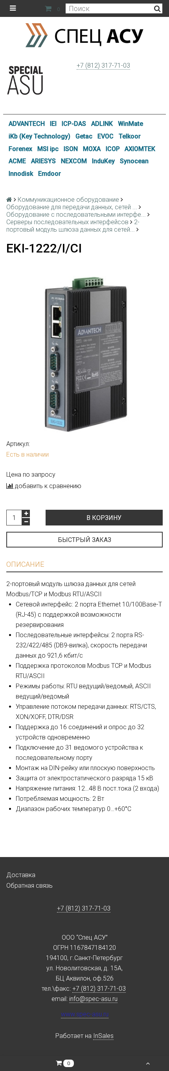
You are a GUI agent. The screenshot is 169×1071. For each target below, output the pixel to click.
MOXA (92, 149)
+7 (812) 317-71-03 (103, 65)
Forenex (20, 149)
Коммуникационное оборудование (68, 199)
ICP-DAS (74, 123)
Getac (83, 136)
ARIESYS (43, 161)
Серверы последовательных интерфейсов (67, 222)
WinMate (130, 123)
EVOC (105, 136)
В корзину (103, 518)
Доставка (20, 875)
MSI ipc (48, 149)
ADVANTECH (27, 123)
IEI (53, 123)
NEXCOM (74, 161)
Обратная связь (29, 885)
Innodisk (21, 173)
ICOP (113, 149)
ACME (17, 161)
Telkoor (130, 136)
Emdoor (49, 173)
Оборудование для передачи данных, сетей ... (71, 207)
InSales (103, 1036)
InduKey (103, 161)
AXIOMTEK (140, 149)
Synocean (134, 161)
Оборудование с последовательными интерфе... (76, 214)
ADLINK (102, 123)
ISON (71, 149)
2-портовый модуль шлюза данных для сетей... (73, 225)
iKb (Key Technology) (39, 136)
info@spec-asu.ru (93, 999)
